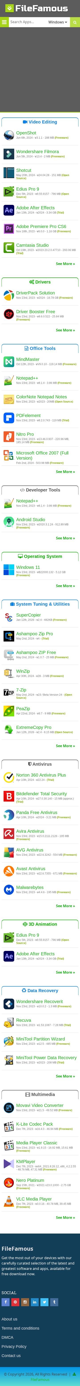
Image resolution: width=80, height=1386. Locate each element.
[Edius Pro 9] (9, 192)
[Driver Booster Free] (9, 315)
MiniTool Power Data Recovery (46, 1057)
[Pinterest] (15, 1302)
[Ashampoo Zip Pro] (9, 637)
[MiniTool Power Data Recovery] (9, 1061)
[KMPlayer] (9, 1165)
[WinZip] (9, 674)
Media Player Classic (36, 1142)
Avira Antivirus (30, 831)
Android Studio (30, 519)
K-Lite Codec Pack (34, 1124)
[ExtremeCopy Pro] (9, 730)
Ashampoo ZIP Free (36, 652)
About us (9, 1319)
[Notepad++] (9, 381)
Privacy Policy (14, 1346)
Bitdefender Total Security (41, 793)
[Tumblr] (54, 1302)
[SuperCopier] (9, 618)
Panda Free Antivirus (36, 812)
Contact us (11, 1355)
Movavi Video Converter (40, 1105)
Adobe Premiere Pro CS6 (41, 226)
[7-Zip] (9, 693)
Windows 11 (28, 567)
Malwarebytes (30, 887)
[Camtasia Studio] (9, 248)
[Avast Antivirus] (9, 872)
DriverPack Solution (35, 292)
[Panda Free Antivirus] (9, 816)
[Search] (75, 22)
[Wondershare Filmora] (9, 155)
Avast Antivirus (30, 868)
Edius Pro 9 (27, 189)
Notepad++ (27, 378)
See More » (65, 263)
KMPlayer (25, 1161)
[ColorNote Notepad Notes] (9, 400)
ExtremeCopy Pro (33, 727)
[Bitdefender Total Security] (9, 797)
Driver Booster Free (35, 311)
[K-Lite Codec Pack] (9, 1127)
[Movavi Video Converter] (9, 1108)
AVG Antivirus (29, 849)
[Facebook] (6, 1302)
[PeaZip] (9, 712)
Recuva (23, 1020)
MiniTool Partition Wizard (40, 1038)
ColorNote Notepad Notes (41, 396)
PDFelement (28, 415)
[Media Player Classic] (9, 1146)
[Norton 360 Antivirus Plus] (9, 778)
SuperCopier (28, 615)
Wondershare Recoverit (39, 1001)
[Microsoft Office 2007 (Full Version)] (9, 456)
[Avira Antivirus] (9, 834)
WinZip (23, 671)
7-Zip (21, 689)
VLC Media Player (34, 1199)
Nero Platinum (30, 1180)
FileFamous (41, 8)
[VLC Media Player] (9, 1202)
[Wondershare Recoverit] (9, 1005)
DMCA (7, 1337)
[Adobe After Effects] (9, 211)
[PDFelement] (9, 419)
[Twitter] (44, 1302)
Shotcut (23, 170)
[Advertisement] (40, 69)
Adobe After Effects (35, 207)
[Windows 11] (9, 570)
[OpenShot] (9, 136)
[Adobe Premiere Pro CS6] (9, 230)
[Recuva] (9, 1023)
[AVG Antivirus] (9, 853)
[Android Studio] (9, 523)
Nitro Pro (25, 434)
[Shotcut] (9, 173)
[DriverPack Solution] (9, 296)
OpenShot (26, 132)
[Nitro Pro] (9, 437)
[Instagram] (25, 1302)
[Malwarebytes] (9, 890)
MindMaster (28, 359)
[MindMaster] (9, 362)
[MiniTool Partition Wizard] (9, 1042)
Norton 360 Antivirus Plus (41, 775)
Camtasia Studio (32, 245)
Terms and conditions (20, 1328)
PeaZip (23, 708)
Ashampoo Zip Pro (34, 633)
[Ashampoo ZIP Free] (9, 656)
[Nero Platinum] (9, 1183)
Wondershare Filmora (37, 151)
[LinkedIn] (35, 1302)
